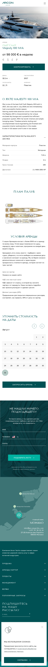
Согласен (22, 660)
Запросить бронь (22, 385)
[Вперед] (42, 326)
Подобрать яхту (22, 458)
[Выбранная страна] (14, 437)
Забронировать (22, 67)
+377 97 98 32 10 (36, 530)
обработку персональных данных (24, 469)
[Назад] (34, 326)
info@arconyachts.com (34, 528)
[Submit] (29, 613)
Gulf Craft (9, 45)
